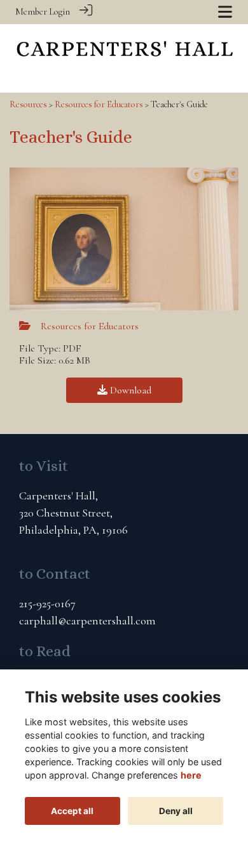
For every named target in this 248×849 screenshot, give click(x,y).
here (191, 775)
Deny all (176, 811)
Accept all (72, 811)
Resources (28, 104)
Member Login (42, 11)
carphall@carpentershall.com (87, 621)
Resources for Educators (99, 104)
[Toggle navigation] (225, 12)
